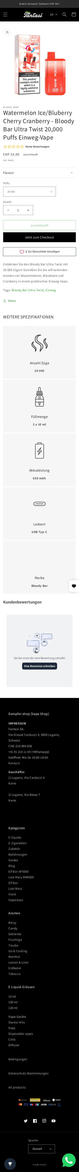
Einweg (51, 290)
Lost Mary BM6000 (21, 877)
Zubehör (14, 849)
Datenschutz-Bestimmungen (28, 1073)
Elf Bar (13, 883)
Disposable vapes (20, 1034)
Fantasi (43, 1164)
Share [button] (12, 301)
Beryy (12, 923)
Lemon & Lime (18, 962)
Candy (12, 928)
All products (16, 1087)
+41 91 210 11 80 (19, 752)
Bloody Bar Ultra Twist (28, 290)
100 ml (13, 1002)
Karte (12, 783)
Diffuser (13, 1045)
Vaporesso (15, 900)
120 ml (13, 1008)
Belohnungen (17, 854)
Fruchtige (15, 940)
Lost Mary (15, 888)
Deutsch (37, 1149)
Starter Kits (16, 1022)
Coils (12, 1039)
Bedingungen (17, 1059)
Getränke (14, 934)
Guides (13, 860)
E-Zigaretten (17, 843)
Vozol (12, 894)
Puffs (6, 183)
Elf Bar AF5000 (18, 871)
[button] (5, 14)
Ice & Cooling (17, 951)
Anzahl (7, 202)
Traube (13, 945)
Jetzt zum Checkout (39, 237)
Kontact (14, 763)
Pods (11, 1028)
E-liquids (14, 837)
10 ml (12, 996)
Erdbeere (14, 968)
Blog (11, 866)
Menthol (14, 957)
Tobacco (14, 974)
